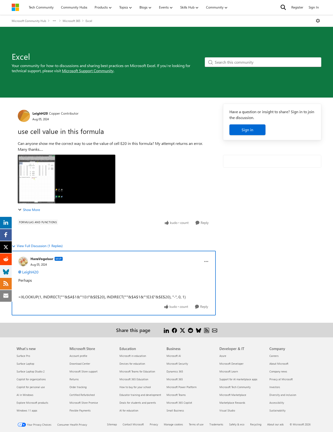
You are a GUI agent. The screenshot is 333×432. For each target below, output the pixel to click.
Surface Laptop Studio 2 (31, 371)
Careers (274, 356)
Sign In (314, 7)
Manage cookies (173, 424)
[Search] (283, 7)
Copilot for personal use (31, 387)
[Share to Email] (214, 329)
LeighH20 (40, 113)
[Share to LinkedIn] (166, 329)
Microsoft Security (177, 363)
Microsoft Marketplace (232, 395)
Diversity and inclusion (282, 395)
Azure (222, 356)
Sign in (247, 129)
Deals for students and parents (137, 402)
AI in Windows (25, 395)
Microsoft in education (132, 356)
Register (297, 7)
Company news (278, 371)
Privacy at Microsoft (281, 379)
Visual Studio (227, 410)
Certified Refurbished (82, 395)
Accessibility (276, 402)
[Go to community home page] (15, 7)
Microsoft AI (173, 356)
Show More (31, 209)
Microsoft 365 (71, 21)
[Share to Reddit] (190, 329)
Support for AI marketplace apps (238, 379)
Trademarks (216, 424)
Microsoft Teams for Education (137, 371)
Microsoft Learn (228, 371)
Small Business (175, 410)
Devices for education (132, 363)
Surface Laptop (25, 363)
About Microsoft (278, 363)
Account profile (78, 356)
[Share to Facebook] (174, 329)
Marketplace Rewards (232, 402)
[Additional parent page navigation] (54, 20)
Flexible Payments (80, 410)
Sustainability (277, 410)
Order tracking (78, 387)
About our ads (275, 424)
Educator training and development (140, 395)
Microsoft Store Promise (83, 402)
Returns (74, 379)
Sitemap (112, 424)
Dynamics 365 (174, 371)
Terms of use (196, 424)
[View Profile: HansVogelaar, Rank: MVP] (23, 261)
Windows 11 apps (27, 410)
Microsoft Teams (176, 395)
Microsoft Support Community (88, 70)
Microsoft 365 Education (133, 379)
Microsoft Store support (83, 371)
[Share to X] (182, 329)
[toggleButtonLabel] (317, 20)
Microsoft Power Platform (181, 387)
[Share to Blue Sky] (198, 329)
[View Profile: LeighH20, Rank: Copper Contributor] (24, 116)
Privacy (154, 424)
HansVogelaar (41, 258)
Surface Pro (23, 356)
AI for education (128, 410)
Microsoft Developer (231, 363)
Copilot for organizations (31, 379)
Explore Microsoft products (32, 402)
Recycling (255, 424)
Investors (274, 387)
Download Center (79, 363)
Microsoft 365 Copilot (179, 402)
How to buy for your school (135, 387)
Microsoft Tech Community (235, 387)
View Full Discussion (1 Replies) (40, 245)
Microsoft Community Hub (29, 21)
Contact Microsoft (133, 424)
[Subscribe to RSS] (206, 329)
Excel (89, 21)
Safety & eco (236, 424)
